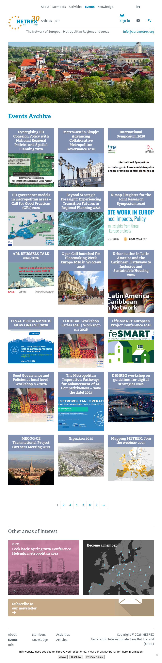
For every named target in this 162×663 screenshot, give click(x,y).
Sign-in (125, 20)
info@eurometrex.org (138, 31)
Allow (62, 656)
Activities (75, 7)
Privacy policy (94, 656)
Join (57, 20)
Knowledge (105, 7)
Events (90, 7)
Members (59, 7)
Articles (46, 20)
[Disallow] (157, 655)
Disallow (76, 656)
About (45, 7)
